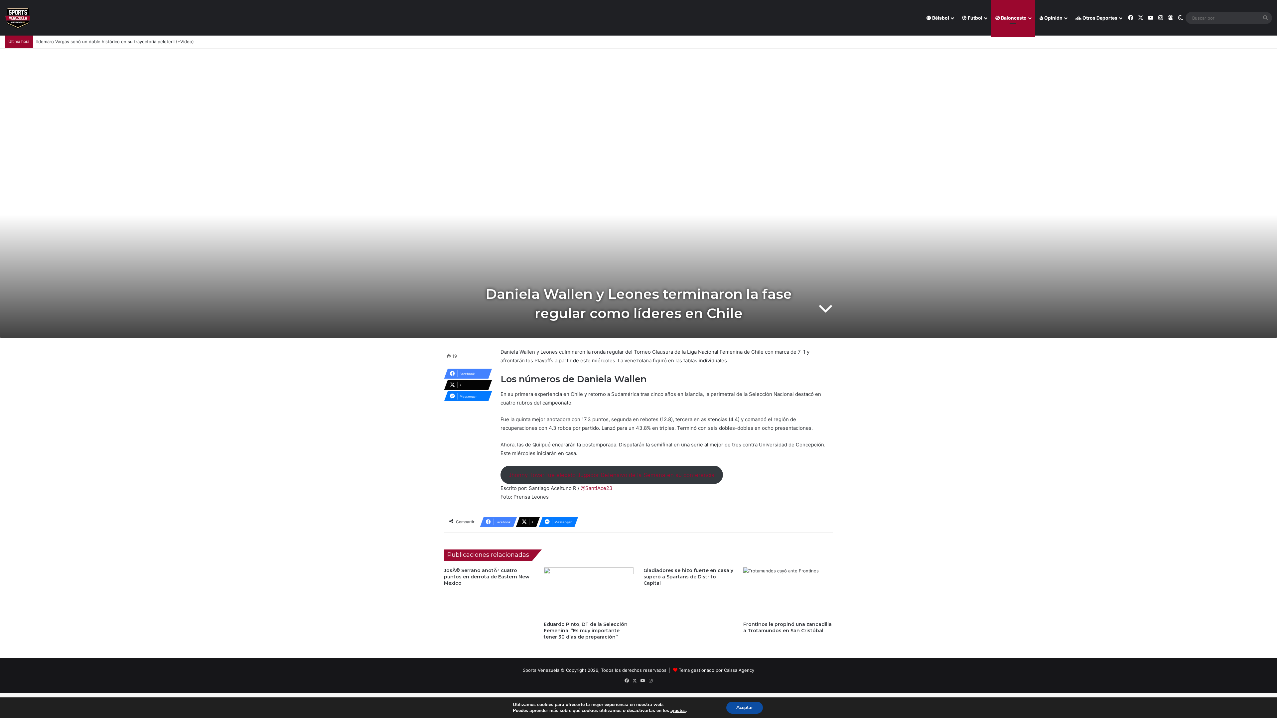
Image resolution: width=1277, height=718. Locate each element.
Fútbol (974, 18)
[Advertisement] (638, 98)
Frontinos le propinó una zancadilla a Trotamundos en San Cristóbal (787, 627)
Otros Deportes (1099, 18)
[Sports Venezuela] (18, 18)
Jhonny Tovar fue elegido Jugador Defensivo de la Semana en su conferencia (611, 475)
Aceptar (744, 707)
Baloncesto (1013, 18)
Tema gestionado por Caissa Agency (716, 670)
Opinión (1053, 18)
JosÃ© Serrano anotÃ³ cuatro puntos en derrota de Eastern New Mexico (486, 576)
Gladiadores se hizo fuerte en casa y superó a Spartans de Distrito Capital (688, 576)
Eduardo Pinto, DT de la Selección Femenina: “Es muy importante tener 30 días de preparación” (586, 630)
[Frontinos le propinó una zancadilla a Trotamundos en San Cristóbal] (788, 592)
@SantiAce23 (597, 488)
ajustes (678, 711)
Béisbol (940, 18)
